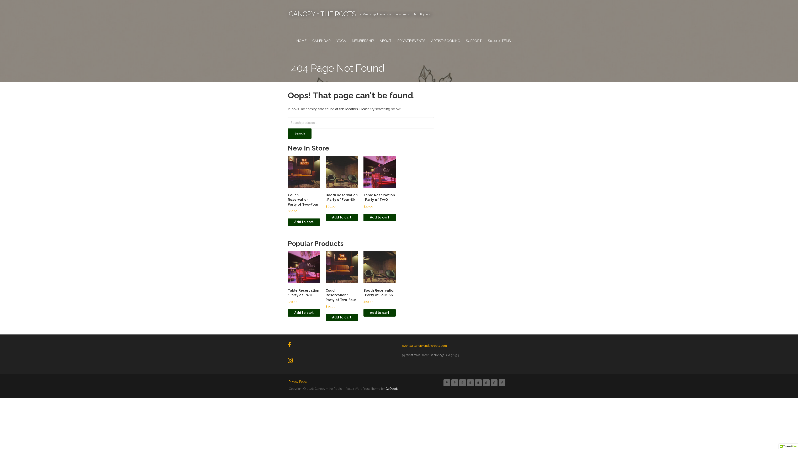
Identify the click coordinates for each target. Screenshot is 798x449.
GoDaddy (392, 388)
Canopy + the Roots (322, 14)
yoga (341, 41)
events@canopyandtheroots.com (424, 345)
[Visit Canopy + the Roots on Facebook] (289, 346)
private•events (411, 41)
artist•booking (445, 41)
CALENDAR (321, 41)
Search (299, 133)
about (386, 41)
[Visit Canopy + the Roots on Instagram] (290, 361)
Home (301, 41)
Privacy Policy (298, 381)
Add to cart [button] (304, 222)
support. (474, 41)
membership (363, 41)
